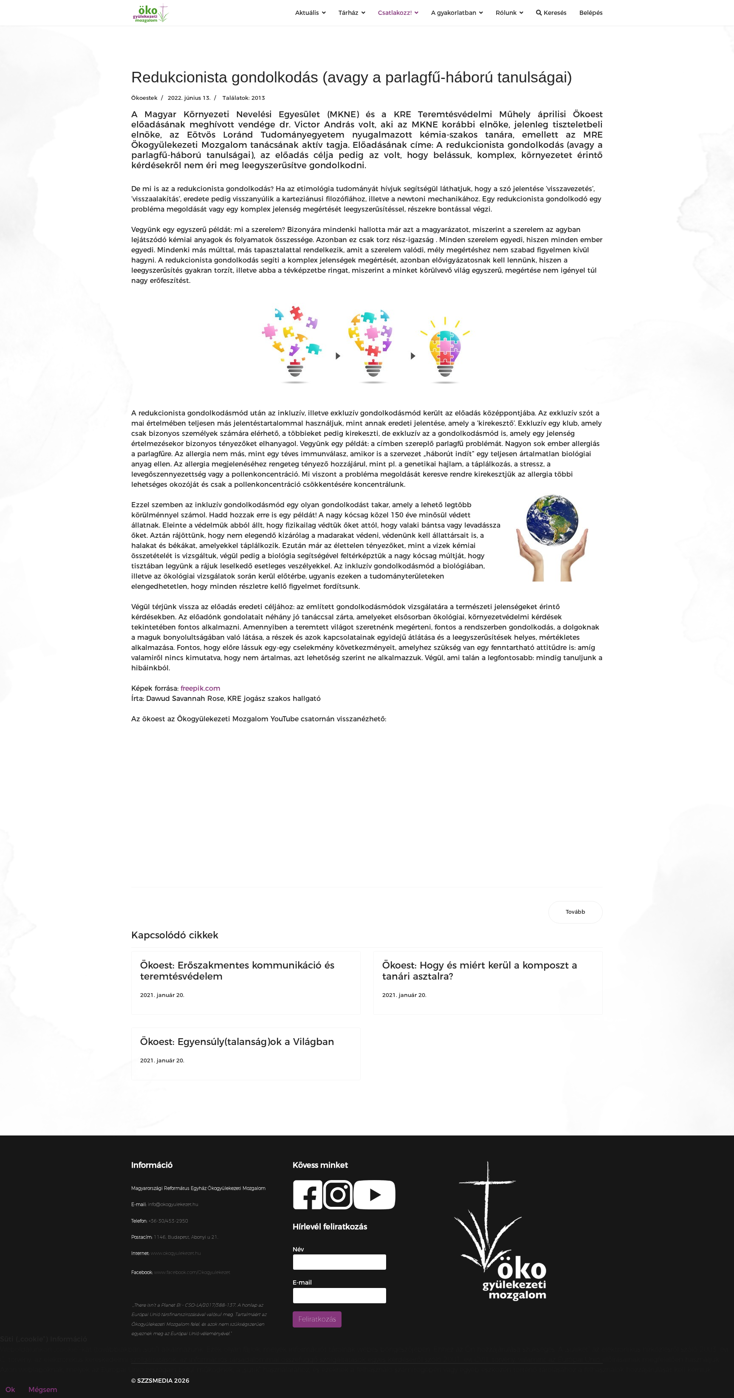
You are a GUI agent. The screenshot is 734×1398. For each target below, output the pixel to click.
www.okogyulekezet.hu (176, 1253)
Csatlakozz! (395, 13)
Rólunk (506, 13)
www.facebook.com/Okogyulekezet (192, 1272)
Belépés (591, 13)
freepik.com (200, 688)
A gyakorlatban (453, 13)
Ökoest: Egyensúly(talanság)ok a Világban (237, 1042)
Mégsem (42, 1390)
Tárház (349, 13)
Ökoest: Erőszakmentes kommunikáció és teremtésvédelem (237, 971)
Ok (10, 1390)
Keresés (554, 13)
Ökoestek (144, 97)
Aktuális (307, 13)
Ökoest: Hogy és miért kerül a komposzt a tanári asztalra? (479, 971)
